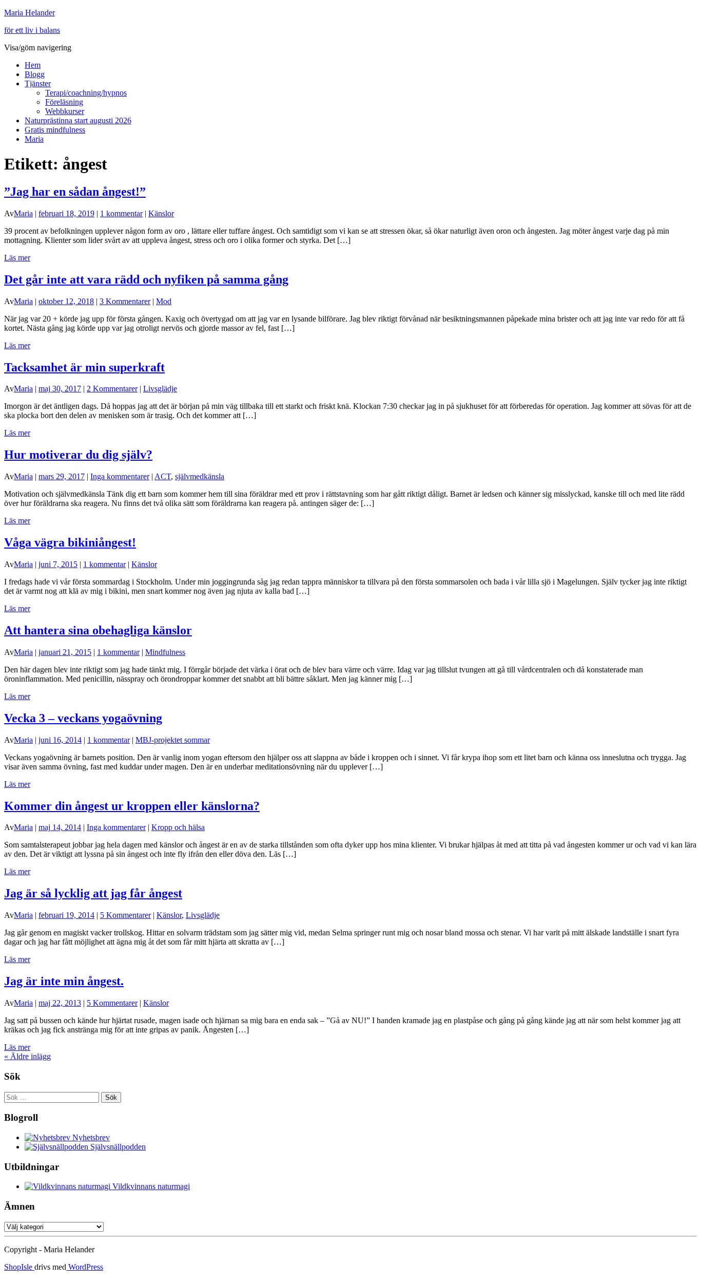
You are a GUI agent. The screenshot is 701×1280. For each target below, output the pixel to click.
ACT (162, 476)
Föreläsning (64, 102)
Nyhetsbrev (90, 1137)
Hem (33, 65)
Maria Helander (29, 12)
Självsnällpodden (117, 1146)
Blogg (35, 74)
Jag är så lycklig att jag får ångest (93, 893)
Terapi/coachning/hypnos (86, 92)
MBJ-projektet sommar (172, 740)
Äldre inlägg (27, 1056)
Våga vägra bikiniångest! (70, 542)
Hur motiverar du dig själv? (78, 454)
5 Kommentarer (125, 915)
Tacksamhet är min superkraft (84, 367)
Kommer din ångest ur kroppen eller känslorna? (132, 806)
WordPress (84, 1267)
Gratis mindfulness (55, 129)
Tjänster (38, 83)
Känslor (161, 213)
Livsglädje (160, 388)
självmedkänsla (199, 476)
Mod (163, 301)
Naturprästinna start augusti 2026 (78, 120)
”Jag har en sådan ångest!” (75, 191)
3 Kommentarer (125, 301)
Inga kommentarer (119, 476)
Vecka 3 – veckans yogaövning (83, 718)
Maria (34, 139)
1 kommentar (121, 213)
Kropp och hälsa (178, 827)
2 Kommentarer (112, 388)
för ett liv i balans (32, 30)
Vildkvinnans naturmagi (150, 1186)
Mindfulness (165, 652)
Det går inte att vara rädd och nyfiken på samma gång (146, 279)
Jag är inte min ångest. (64, 981)
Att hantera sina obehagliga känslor (98, 630)
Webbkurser (64, 111)
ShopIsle (19, 1267)
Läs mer (17, 257)
